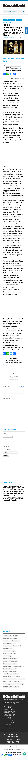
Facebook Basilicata (9, 711)
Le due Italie (7, 676)
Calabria (5, 20)
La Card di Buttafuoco (9, 671)
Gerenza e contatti (13, 734)
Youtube (9, 718)
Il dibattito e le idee (9, 651)
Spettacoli (7, 686)
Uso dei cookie (13, 739)
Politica (7, 681)
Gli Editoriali (7, 648)
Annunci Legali (7, 635)
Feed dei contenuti (9, 724)
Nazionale (13, 679)
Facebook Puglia (9, 715)
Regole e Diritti (16, 681)
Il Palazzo (7, 656)
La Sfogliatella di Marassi (10, 673)
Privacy (10, 742)
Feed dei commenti (9, 726)
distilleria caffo (8, 61)
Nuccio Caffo (19, 58)
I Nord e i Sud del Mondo (10, 658)
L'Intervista (7, 666)
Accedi (22, 386)
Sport (16, 686)
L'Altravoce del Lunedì (9, 663)
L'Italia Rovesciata (18, 666)
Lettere (17, 676)
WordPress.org (10, 728)
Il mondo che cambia (9, 653)
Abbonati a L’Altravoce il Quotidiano (13, 699)
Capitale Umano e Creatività (11, 640)
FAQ (17, 742)
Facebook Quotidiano (9, 709)
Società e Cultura (18, 684)
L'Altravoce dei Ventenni (10, 661)
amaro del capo (8, 58)
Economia (17, 645)
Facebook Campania (9, 714)
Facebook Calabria (9, 712)
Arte (15, 635)
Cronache (18, 20)
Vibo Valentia (12, 20)
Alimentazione (6, 22)
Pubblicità (13, 737)
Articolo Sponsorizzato (10, 638)
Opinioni (21, 679)
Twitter (9, 717)
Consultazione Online (9, 643)
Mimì (5, 679)
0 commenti (18, 38)
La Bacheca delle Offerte (9, 668)
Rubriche (6, 684)
